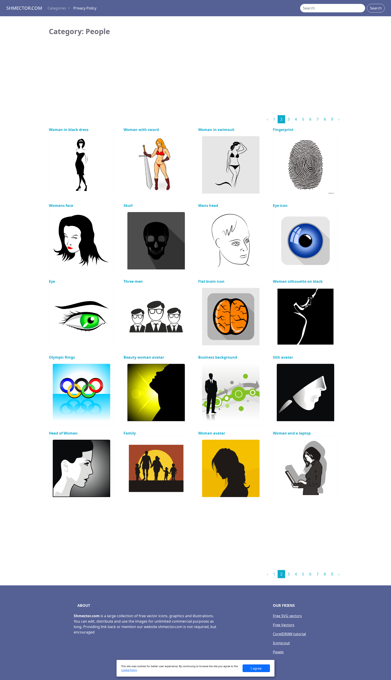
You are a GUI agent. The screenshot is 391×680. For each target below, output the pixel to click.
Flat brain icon (211, 281)
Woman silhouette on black (298, 281)
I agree (256, 668)
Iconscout (281, 642)
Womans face (61, 205)
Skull (128, 205)
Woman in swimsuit (216, 129)
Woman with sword (141, 129)
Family (130, 433)
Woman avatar (211, 433)
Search (376, 8)
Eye (52, 281)
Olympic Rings (62, 357)
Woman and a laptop (292, 433)
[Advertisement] (195, 80)
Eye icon (280, 205)
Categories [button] (57, 8)
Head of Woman (63, 433)
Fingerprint (283, 129)
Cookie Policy (129, 670)
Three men (133, 281)
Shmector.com (24, 8)
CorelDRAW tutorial (289, 633)
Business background (217, 357)
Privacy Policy (84, 8)
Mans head (208, 205)
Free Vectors (283, 624)
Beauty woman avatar (144, 357)
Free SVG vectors (287, 615)
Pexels (278, 652)
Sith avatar (283, 357)
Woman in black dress (68, 129)
